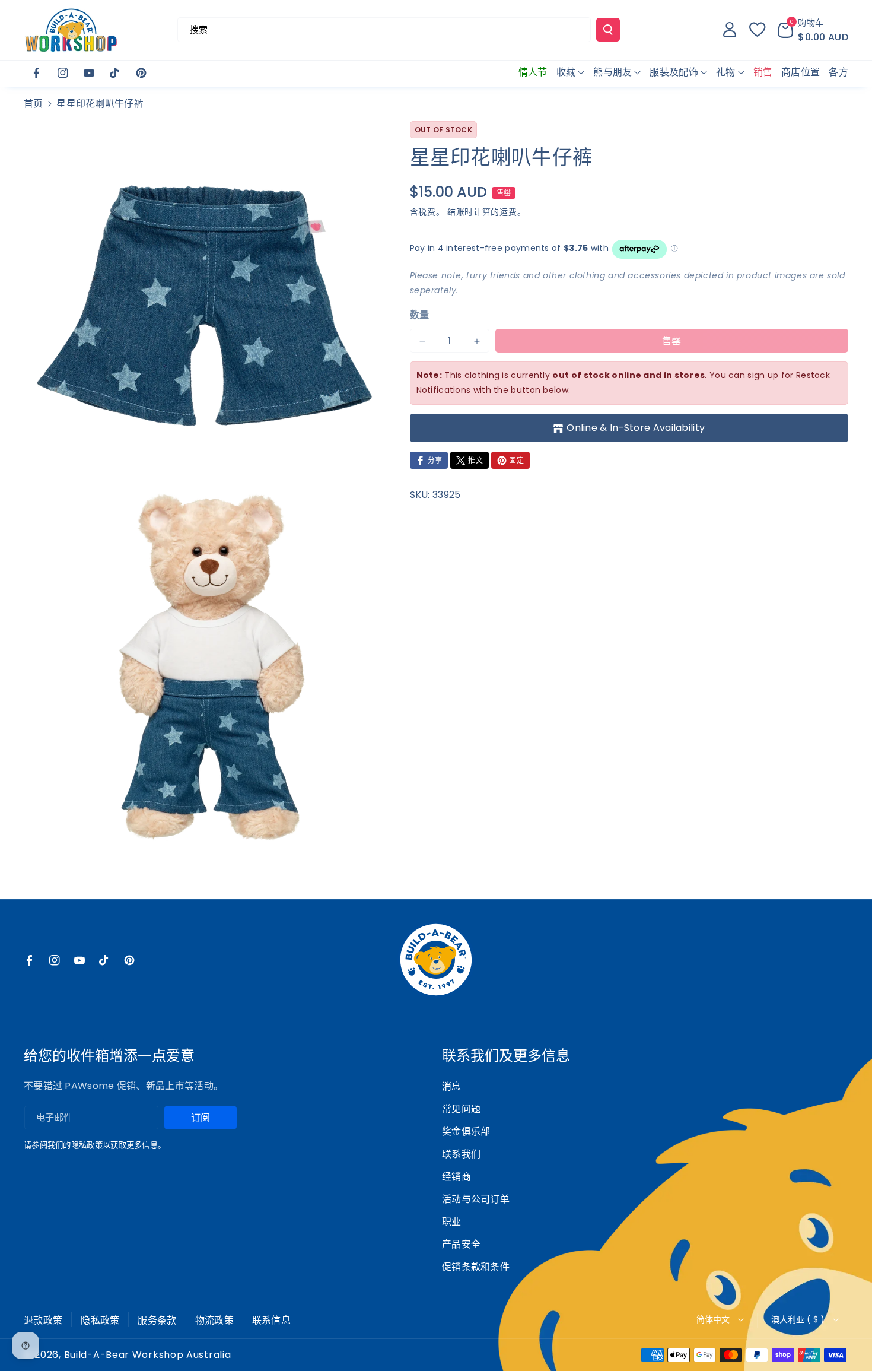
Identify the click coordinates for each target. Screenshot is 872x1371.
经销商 (456, 1176)
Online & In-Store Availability (636, 427)
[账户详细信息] (729, 30)
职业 (452, 1222)
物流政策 (214, 1320)
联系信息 (271, 1320)
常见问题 (461, 1109)
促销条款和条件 (476, 1267)
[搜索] (608, 30)
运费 (508, 212)
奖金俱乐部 (466, 1131)
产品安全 (461, 1244)
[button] (813, 30)
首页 (33, 103)
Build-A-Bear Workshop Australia (147, 1355)
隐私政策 (100, 1320)
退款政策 (43, 1320)
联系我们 (461, 1154)
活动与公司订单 (476, 1199)
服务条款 (157, 1320)
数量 (419, 315)
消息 (452, 1086)
